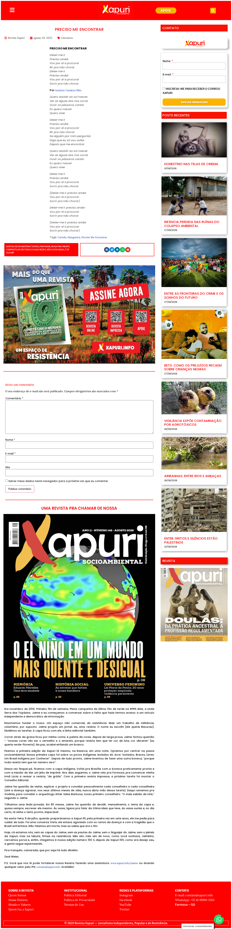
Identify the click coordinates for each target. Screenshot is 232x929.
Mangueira (73, 237)
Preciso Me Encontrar (94, 237)
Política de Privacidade (79, 900)
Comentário (14, 398)
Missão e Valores (19, 904)
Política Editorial (75, 895)
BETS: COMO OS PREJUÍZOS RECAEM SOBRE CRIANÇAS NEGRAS (193, 367)
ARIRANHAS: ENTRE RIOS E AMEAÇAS (192, 476)
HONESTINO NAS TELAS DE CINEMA (191, 164)
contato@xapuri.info (48, 867)
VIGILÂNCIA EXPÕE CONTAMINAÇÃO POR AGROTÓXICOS (192, 422)
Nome (10, 440)
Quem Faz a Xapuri (21, 909)
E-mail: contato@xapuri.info (194, 895)
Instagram (126, 895)
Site (7, 467)
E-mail (10, 453)
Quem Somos (17, 895)
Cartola (62, 237)
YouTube (125, 904)
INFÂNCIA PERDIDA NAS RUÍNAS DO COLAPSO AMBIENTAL (191, 224)
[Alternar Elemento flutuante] (219, 919)
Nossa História (18, 900)
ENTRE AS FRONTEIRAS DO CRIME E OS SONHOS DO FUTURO (194, 295)
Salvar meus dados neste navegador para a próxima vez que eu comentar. (58, 481)
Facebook (125, 900)
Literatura (67, 37)
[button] (213, 10)
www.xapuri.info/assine (124, 863)
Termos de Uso (74, 904)
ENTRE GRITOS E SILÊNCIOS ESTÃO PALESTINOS (191, 540)
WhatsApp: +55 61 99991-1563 (194, 900)
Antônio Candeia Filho (68, 90)
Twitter (124, 909)
